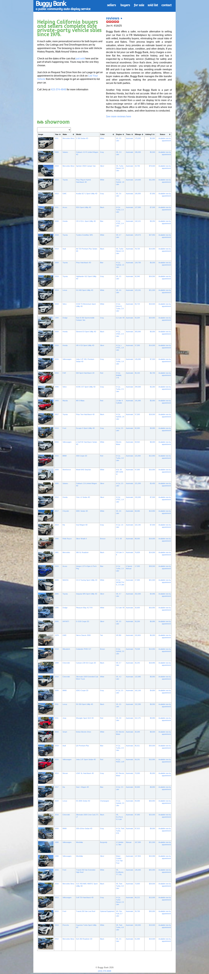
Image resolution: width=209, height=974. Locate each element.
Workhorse (67, 470)
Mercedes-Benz (69, 138)
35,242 (137, 663)
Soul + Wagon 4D (82, 787)
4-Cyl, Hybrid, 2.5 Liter (120, 803)
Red (101, 373)
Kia (64, 525)
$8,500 (152, 732)
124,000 (138, 180)
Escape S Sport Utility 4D (85, 428)
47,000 (137, 470)
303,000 (138, 331)
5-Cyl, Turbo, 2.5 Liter (120, 389)
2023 (57, 566)
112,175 (138, 718)
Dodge (65, 318)
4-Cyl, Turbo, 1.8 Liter (120, 361)
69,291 (137, 759)
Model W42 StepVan (83, 470)
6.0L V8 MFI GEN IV (119, 472)
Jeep (64, 718)
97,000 (137, 815)
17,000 (137, 566)
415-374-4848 (58, 89)
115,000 (138, 456)
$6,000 (152, 331)
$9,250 (152, 221)
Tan (101, 635)
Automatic (129, 138)
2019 (57, 166)
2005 (57, 483)
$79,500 (152, 166)
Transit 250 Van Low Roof (85, 911)
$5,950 (152, 401)
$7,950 (152, 193)
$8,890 (152, 787)
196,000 (138, 152)
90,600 (137, 787)
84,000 (137, 801)
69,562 (137, 442)
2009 (57, 152)
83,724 (137, 304)
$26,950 (152, 801)
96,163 (137, 373)
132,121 (138, 221)
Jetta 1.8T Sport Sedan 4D (86, 759)
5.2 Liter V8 (120, 318)
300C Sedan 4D (82, 511)
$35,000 (152, 911)
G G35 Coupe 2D (82, 621)
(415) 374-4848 (104, 971)
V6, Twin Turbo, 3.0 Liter (120, 886)
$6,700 (152, 373)
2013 (57, 193)
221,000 (138, 483)
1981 (57, 552)
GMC (65, 193)
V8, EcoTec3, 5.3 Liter (119, 817)
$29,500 (152, 884)
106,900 (138, 193)
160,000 (138, 925)
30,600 (137, 608)
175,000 (138, 138)
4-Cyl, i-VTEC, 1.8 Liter (120, 347)
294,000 (138, 387)
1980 (57, 539)
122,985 (138, 677)
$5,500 (152, 152)
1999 (57, 663)
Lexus (65, 290)
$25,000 (152, 870)
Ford (64, 428)
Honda (65, 221)
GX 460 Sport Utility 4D (84, 290)
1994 (57, 318)
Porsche (66, 925)
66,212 (137, 897)
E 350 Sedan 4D (82, 138)
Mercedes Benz (68, 884)
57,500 (137, 414)
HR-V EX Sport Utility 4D (85, 345)
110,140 (138, 525)
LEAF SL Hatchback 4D (85, 773)
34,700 (137, 166)
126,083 (138, 359)
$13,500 (152, 897)
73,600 (137, 884)
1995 (57, 608)
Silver (102, 166)
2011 (56, 138)
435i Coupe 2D (81, 456)
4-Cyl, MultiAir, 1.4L (119, 375)
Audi (64, 249)
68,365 (137, 511)
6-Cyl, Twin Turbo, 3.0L (120, 831)
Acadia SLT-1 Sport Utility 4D (86, 193)
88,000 (137, 539)
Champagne (104, 801)
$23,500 (152, 815)
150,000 (138, 497)
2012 (57, 497)
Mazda (65, 401)
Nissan (65, 773)
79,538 (137, 649)
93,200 (137, 621)
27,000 (137, 580)
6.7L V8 (119, 539)
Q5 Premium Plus (82, 746)
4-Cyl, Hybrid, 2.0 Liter (120, 651)
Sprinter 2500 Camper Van (86, 166)
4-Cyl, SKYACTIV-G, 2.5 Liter (120, 582)
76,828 (137, 552)
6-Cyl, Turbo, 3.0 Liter (120, 458)
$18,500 (152, 414)
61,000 (137, 939)
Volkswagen (67, 359)
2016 (57, 345)
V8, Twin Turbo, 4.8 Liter (120, 927)
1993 (57, 401)
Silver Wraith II (81, 539)
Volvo (65, 304)
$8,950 (152, 704)
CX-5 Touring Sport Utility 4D (86, 580)
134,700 (138, 262)
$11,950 (152, 180)
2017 (57, 414)
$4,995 (152, 594)
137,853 (138, 856)
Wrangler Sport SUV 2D (85, 718)
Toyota (65, 180)
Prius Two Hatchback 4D (85, 414)
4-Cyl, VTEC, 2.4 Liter (120, 223)
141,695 (138, 401)
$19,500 (152, 304)
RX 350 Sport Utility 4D (84, 704)
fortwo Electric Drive (83, 732)
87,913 (137, 828)
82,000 (137, 428)
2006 (57, 387)
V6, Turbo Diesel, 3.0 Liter (120, 168)
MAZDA (65, 580)
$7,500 (152, 207)
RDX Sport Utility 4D (83, 207)
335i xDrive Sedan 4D (84, 828)
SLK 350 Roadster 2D (84, 939)
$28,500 (152, 566)
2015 (57, 373)
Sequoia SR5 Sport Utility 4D (86, 594)
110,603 (138, 635)
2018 (57, 235)
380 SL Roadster (82, 552)
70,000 (137, 773)
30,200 (137, 732)
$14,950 (152, 511)
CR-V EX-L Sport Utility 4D (86, 221)
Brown (102, 649)
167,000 (138, 842)
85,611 (137, 746)
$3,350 (152, 387)
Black (102, 207)
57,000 (137, 345)
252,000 (138, 594)
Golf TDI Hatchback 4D (84, 897)
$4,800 (152, 690)
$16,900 (152, 470)
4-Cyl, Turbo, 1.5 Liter (120, 568)
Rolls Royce (67, 539)
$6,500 (152, 262)
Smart (65, 732)
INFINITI (66, 621)
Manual (128, 842)
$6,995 (152, 621)
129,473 (138, 235)
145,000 (138, 870)
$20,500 (152, 746)
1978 (57, 635)
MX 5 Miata (80, 401)
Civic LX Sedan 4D (83, 497)
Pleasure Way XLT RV (84, 608)
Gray (102, 152)
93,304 (137, 318)
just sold (80, 58)
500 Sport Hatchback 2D (85, 373)
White (102, 138)
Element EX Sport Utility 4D (86, 331)
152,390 (138, 704)
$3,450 (152, 483)
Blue (101, 221)
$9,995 (152, 428)
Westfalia (79, 842)
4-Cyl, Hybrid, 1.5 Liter (120, 265)
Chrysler (66, 511)
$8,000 (152, 442)
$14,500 (152, 345)
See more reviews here (118, 116)
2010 (57, 677)
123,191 (138, 290)
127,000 (138, 207)
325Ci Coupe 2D (82, 690)
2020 (57, 580)
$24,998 (152, 856)
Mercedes (66, 552)
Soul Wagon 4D (82, 525)
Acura (65, 207)
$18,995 (152, 663)
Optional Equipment (107, 911)
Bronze (102, 539)
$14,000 (152, 249)
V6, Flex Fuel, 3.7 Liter (119, 913)
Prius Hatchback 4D (83, 262)
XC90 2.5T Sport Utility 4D (85, 387)
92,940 (137, 276)
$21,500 (152, 290)
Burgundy (103, 842)
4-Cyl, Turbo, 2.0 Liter (120, 748)
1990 (57, 842)
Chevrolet (66, 663)
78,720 (137, 249)
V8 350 (118, 635)
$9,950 (152, 677)
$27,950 (152, 235)
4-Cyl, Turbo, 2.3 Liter (120, 209)
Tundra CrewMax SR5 (84, 235)
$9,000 (152, 828)
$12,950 (152, 456)
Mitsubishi (66, 649)
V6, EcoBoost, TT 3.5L (120, 872)
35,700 (137, 911)
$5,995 (152, 138)
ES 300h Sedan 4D (83, 801)
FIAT (64, 373)
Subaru (65, 152)
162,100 (138, 690)
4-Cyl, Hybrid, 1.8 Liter (120, 182)
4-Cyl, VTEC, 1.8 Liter (120, 499)
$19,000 (152, 539)
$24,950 (152, 318)
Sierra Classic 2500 (83, 635)
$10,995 (152, 759)
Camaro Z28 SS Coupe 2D (86, 663)
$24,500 (152, 276)
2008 (57, 221)
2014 (57, 180)
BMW (65, 456)
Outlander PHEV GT (83, 649)
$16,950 (152, 608)
